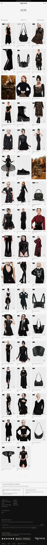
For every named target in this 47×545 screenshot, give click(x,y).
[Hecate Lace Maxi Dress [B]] (23, 219)
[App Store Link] (18, 539)
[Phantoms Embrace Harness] (23, 60)
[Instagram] (2, 538)
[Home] (23, 3)
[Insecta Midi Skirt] (8, 166)
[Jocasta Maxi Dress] (23, 192)
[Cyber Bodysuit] (23, 246)
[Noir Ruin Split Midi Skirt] (8, 378)
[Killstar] (40, 539)
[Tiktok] (4, 538)
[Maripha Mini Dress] (8, 139)
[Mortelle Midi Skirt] (38, 112)
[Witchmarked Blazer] (23, 325)
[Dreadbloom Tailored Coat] (8, 430)
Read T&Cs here (34, 527)
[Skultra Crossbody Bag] (38, 430)
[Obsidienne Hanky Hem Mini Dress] (23, 457)
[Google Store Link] (27, 539)
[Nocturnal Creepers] (23, 166)
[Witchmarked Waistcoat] (8, 272)
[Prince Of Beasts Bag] (23, 33)
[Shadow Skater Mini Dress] (8, 325)
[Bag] (45, 3)
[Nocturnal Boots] (23, 112)
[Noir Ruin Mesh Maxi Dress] (8, 404)
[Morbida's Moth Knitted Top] (23, 86)
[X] (13, 538)
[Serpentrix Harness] (38, 299)
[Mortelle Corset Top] (38, 86)
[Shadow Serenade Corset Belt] (38, 351)
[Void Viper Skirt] (8, 60)
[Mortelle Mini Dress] (38, 33)
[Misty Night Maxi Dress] (38, 60)
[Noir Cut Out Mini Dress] (23, 404)
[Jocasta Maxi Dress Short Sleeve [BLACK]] (8, 112)
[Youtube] (11, 538)
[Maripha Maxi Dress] (38, 139)
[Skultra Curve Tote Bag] (38, 325)
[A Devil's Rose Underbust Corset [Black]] (38, 219)
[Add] (14, 42)
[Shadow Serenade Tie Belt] (8, 457)
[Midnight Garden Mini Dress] (8, 192)
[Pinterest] (7, 538)
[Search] (43, 3)
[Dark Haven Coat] (38, 246)
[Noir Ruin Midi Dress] (8, 299)
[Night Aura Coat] (23, 378)
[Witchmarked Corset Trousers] (8, 351)
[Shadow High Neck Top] (23, 351)
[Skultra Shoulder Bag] (38, 378)
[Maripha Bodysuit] (23, 139)
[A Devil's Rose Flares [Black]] (8, 246)
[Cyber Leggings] (23, 272)
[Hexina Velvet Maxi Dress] (8, 33)
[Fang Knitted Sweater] (38, 272)
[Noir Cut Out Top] (23, 430)
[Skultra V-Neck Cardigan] (38, 404)
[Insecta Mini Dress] (8, 219)
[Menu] (1, 3)
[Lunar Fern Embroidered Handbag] (38, 192)
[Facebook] (9, 538)
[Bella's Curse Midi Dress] (23, 299)
